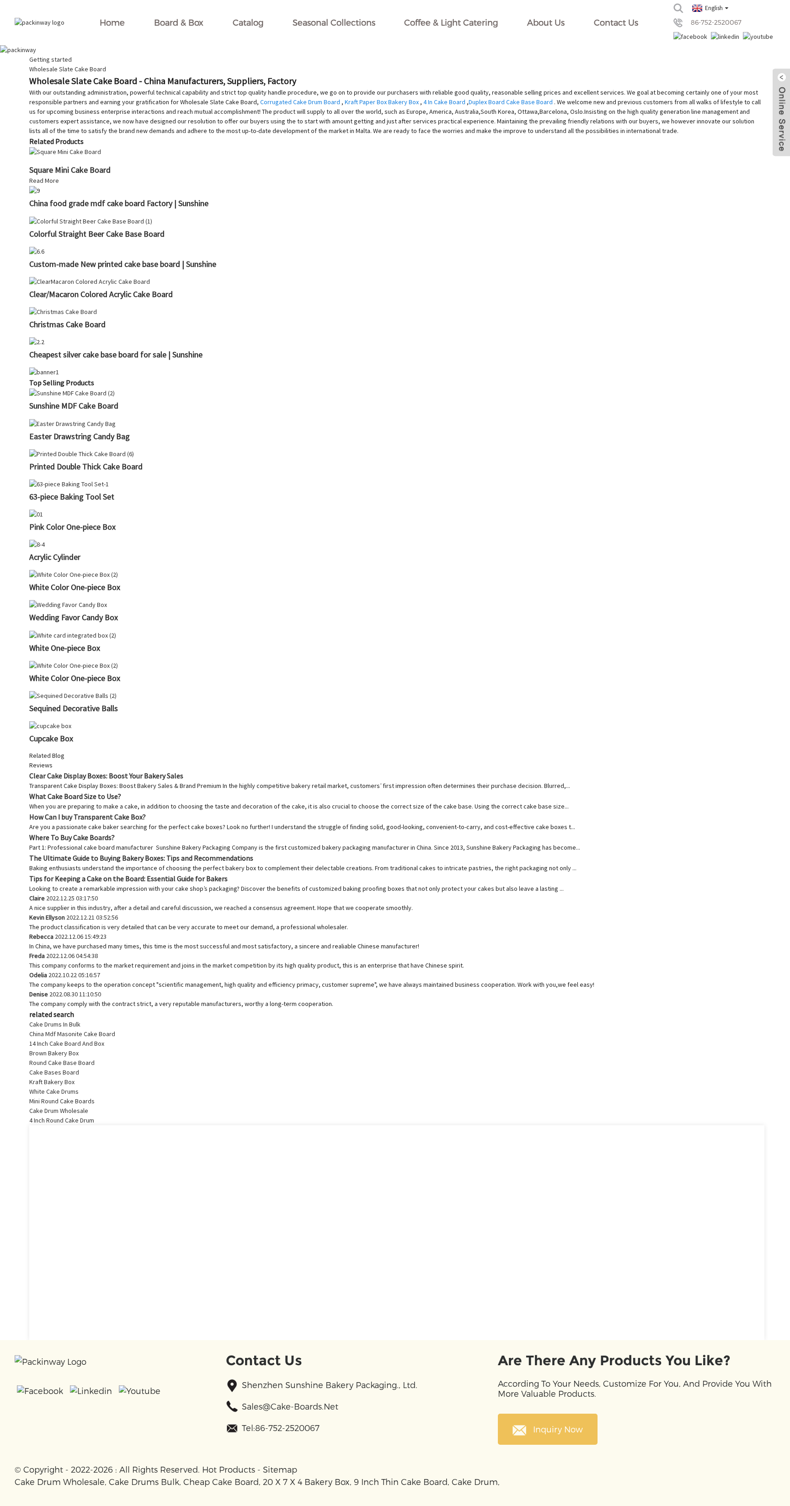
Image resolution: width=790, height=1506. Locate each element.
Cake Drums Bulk (144, 1481)
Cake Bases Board (54, 1072)
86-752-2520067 (716, 22)
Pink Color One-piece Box (72, 527)
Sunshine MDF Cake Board (73, 405)
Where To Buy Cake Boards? (72, 837)
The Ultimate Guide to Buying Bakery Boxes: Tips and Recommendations (141, 857)
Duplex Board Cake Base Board (511, 102)
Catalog (248, 22)
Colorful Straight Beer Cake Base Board (97, 234)
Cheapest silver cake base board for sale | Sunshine (116, 354)
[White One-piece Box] (72, 634)
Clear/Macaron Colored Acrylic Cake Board (101, 294)
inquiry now (558, 1429)
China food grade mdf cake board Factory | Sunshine (118, 203)
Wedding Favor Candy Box (73, 617)
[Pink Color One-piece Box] (36, 514)
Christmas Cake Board (67, 324)
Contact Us (616, 22)
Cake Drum (475, 1481)
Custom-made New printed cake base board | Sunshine (122, 264)
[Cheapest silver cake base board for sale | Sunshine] (36, 341)
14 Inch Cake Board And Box (66, 1043)
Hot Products (228, 1469)
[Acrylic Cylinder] (37, 544)
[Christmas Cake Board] (63, 311)
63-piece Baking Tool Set (71, 496)
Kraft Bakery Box (52, 1082)
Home (112, 22)
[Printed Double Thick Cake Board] (81, 453)
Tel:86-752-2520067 (281, 1427)
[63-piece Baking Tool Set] (69, 483)
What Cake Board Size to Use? (75, 796)
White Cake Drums (54, 1091)
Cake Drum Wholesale (58, 1111)
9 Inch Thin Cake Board (401, 1481)
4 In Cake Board (444, 102)
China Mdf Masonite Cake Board (72, 1034)
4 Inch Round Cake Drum (61, 1120)
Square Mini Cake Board (70, 170)
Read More (44, 180)
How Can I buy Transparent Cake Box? (87, 816)
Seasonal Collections (334, 22)
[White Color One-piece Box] (73, 574)
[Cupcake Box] (50, 725)
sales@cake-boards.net (290, 1406)
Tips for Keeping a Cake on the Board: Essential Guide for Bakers (128, 878)
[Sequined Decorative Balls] (73, 695)
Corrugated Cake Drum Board (300, 102)
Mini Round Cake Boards (62, 1101)
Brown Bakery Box (54, 1053)
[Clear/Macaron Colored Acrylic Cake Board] (89, 281)
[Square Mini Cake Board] (65, 151)
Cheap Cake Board (221, 1481)
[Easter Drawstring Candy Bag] (72, 423)
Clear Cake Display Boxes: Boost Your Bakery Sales (106, 775)
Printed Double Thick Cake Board (86, 466)
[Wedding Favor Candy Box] (68, 604)
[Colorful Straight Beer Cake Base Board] (90, 220)
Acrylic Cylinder (54, 557)
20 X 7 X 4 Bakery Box (306, 1481)
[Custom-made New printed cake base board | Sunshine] (36, 251)
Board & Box (178, 22)
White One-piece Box (64, 648)
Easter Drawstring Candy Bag (79, 436)
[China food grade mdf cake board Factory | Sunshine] (34, 190)
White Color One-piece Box (74, 587)
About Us (546, 22)
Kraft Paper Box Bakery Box (382, 102)
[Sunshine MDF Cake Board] (72, 392)
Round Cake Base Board (62, 1063)
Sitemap (280, 1469)
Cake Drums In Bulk (54, 1024)
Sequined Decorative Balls (73, 708)
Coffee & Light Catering (451, 22)
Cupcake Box (51, 738)
